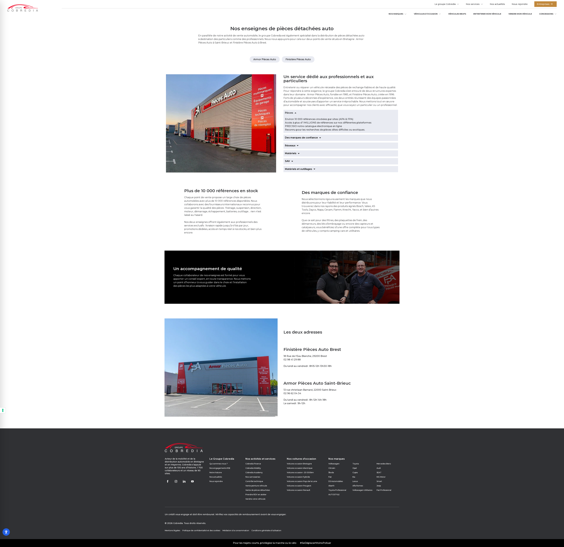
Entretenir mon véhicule (487, 14)
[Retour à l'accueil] (22, 8)
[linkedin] (184, 481)
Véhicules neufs (457, 14)
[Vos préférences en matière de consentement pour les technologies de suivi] (3, 410)
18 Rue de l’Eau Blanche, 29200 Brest (305, 356)
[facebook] (168, 481)
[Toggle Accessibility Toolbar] (6, 532)
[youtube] (192, 481)
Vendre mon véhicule (520, 14)
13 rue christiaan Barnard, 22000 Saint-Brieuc (309, 389)
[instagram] (176, 481)
